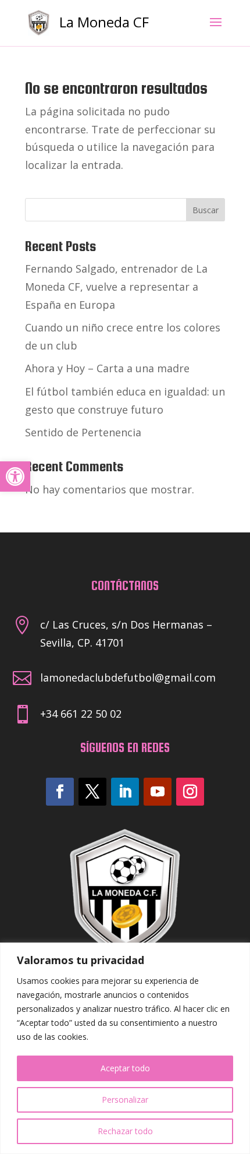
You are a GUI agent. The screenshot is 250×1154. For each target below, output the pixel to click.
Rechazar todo (125, 1131)
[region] (125, 1048)
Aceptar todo (125, 1068)
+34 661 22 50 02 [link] (81, 714)
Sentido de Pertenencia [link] (83, 432)
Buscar (205, 210)
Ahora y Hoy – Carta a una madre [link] (107, 368)
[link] (15, 476)
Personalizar (125, 1099)
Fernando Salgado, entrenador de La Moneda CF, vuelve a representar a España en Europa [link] (116, 286)
